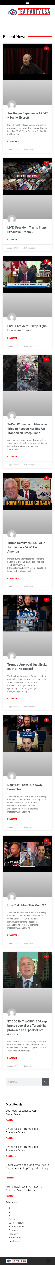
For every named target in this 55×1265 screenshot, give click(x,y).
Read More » (13, 141)
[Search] (45, 1082)
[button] (27, 2)
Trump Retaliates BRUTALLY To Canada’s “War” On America (26, 547)
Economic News (16, 1226)
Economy (13, 1234)
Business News (16, 1222)
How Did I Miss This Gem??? (26, 905)
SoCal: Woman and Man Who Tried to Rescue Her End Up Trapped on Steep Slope (27, 429)
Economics (14, 1230)
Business (13, 1219)
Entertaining (15, 1237)
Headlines (14, 1241)
